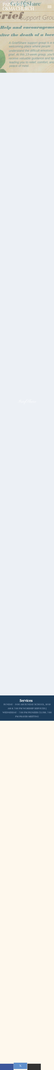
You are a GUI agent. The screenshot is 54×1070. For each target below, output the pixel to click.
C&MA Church (18, 6)
